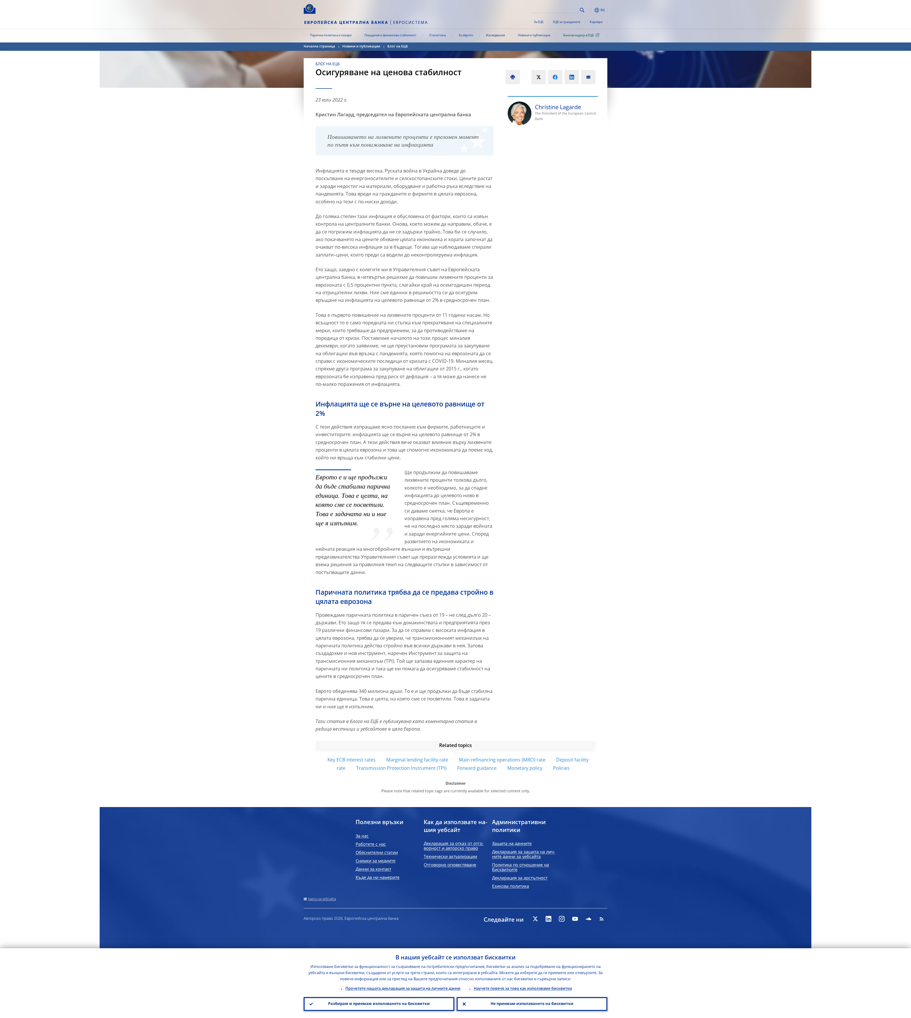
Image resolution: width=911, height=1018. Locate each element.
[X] (535, 919)
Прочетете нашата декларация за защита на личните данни (402, 989)
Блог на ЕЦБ (397, 46)
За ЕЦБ (539, 22)
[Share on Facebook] (555, 77)
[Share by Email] (588, 77)
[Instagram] (561, 919)
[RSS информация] (601, 919)
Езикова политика (510, 886)
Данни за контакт (373, 869)
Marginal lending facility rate (417, 760)
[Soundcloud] (588, 919)
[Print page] (513, 77)
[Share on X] (538, 77)
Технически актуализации (450, 857)
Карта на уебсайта (322, 899)
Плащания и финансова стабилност (390, 35)
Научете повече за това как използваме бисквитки (523, 989)
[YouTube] (575, 919)
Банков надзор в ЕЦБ (578, 35)
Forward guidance (477, 768)
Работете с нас (371, 844)
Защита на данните (512, 844)
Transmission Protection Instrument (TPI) (401, 768)
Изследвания (495, 35)
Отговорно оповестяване (450, 865)
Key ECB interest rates (351, 760)
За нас (362, 836)
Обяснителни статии (377, 853)
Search (582, 10)
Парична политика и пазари (331, 35)
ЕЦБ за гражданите (566, 22)
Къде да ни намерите (378, 878)
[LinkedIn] (548, 919)
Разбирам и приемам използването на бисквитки (379, 1004)
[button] (590, 10)
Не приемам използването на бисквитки (532, 1004)
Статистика (437, 35)
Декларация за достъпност (520, 878)
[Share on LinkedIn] (572, 77)
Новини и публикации (534, 35)
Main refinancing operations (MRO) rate (502, 760)
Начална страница (319, 46)
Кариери (596, 22)
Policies (561, 768)
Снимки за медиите (375, 861)
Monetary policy (524, 768)
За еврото (466, 35)
